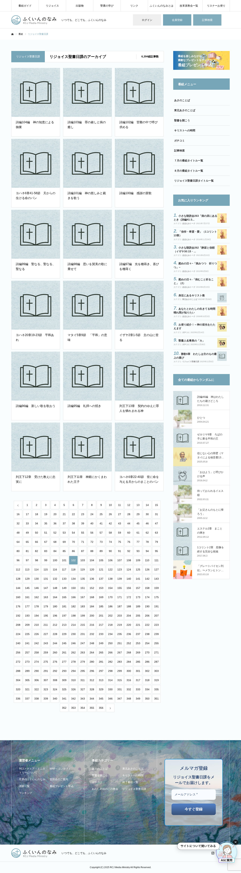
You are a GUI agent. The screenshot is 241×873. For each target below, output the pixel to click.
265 (101, 652)
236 (129, 634)
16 (18, 514)
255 (156, 643)
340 (55, 698)
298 (110, 670)
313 (101, 680)
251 (119, 643)
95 (156, 551)
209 (27, 624)
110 (147, 560)
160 (18, 597)
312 (92, 680)
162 (36, 597)
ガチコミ (179, 140)
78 (147, 541)
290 (36, 670)
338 (36, 698)
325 (64, 689)
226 (36, 634)
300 (129, 670)
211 (45, 624)
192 (18, 615)
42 (110, 523)
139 (119, 578)
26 (110, 514)
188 (129, 606)
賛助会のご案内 (59, 779)
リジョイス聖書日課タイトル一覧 (194, 180)
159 (156, 587)
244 (55, 643)
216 (92, 624)
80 (18, 551)
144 (18, 587)
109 (138, 560)
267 (119, 652)
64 (18, 541)
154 (110, 587)
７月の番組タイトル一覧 (188, 160)
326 (73, 689)
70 (73, 541)
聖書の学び (107, 5)
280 (92, 661)
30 (147, 514)
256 (18, 652)
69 (64, 541)
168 (92, 597)
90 (110, 551)
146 (36, 587)
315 (119, 680)
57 (101, 532)
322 (36, 689)
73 (101, 541)
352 (64, 707)
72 (91, 541)
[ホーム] (12, 34)
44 (128, 523)
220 (129, 624)
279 (82, 661)
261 (64, 652)
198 (73, 615)
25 (101, 514)
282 (110, 661)
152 (92, 587)
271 (156, 652)
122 (110, 569)
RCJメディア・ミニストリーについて (32, 770)
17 (27, 514)
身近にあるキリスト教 (191, 295)
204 (129, 615)
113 (27, 569)
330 (110, 689)
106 (110, 560)
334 (147, 689)
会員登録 (177, 19)
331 (119, 689)
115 (45, 569)
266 (110, 652)
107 (119, 560)
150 (73, 587)
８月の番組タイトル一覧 (188, 170)
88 (91, 551)
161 (27, 597)
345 (101, 698)
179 (45, 606)
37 (64, 523)
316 (129, 680)
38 (73, 523)
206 (147, 615)
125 (138, 569)
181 (64, 606)
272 (18, 661)
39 (82, 523)
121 (101, 569)
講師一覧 (24, 786)
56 (91, 532)
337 (27, 698)
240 (18, 643)
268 (129, 652)
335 (156, 689)
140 (129, 578)
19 (45, 514)
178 (36, 606)
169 (101, 597)
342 (73, 698)
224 (18, 634)
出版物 (80, 5)
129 (27, 578)
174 (147, 597)
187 (119, 606)
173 (138, 597)
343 (82, 698)
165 (64, 597)
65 (27, 541)
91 (119, 551)
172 (129, 597)
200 (92, 615)
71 (82, 541)
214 (73, 624)
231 (82, 634)
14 (147, 504)
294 (73, 670)
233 (101, 634)
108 (129, 560)
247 (82, 643)
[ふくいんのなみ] (34, 20)
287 (156, 661)
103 (82, 560)
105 (101, 560)
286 (147, 661)
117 (64, 569)
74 (110, 541)
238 (147, 634)
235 (119, 634)
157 (138, 587)
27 (119, 514)
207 (156, 615)
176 (18, 606)
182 (73, 606)
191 (156, 606)
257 (27, 652)
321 (27, 689)
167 (82, 597)
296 (92, 670)
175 (156, 597)
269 (138, 652)
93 (138, 551)
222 (147, 624)
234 (110, 634)
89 (101, 551)
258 (36, 652)
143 (156, 578)
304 (18, 680)
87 (82, 551)
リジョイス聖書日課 (190, 361)
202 (110, 615)
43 (119, 523)
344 (92, 698)
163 (45, 597)
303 (156, 670)
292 (55, 670)
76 (128, 541)
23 (82, 514)
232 (92, 634)
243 (45, 643)
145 (27, 587)
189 (138, 606)
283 (119, 661)
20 (54, 514)
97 (27, 560)
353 (73, 707)
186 (110, 606)
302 (147, 670)
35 (45, 523)
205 (138, 615)
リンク (134, 5)
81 (27, 551)
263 (82, 652)
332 (129, 689)
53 (64, 532)
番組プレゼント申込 (61, 786)
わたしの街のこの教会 (105, 788)
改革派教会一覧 (189, 5)
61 (138, 532)
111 (156, 560)
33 (27, 523)
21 (64, 514)
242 (36, 643)
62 (147, 532)
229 (64, 634)
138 (110, 578)
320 (18, 689)
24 (91, 514)
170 (110, 597)
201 (101, 615)
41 (101, 523)
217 (101, 624)
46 (147, 523)
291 (45, 670)
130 (36, 578)
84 (54, 551)
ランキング (25, 792)
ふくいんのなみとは (161, 5)
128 (18, 578)
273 (27, 661)
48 (18, 532)
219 (119, 624)
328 (92, 689)
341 (64, 698)
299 (119, 670)
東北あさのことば (184, 110)
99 (45, 560)
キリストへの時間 (184, 130)
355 (92, 707)
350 (147, 698)
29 (138, 514)
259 (45, 652)
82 (36, 551)
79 (156, 541)
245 (64, 643)
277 (64, 661)
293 (64, 670)
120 (92, 569)
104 (92, 560)
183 (82, 606)
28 (128, 514)
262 (73, 652)
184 (92, 606)
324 (55, 689)
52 (54, 532)
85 (64, 551)
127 (156, 569)
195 (45, 615)
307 (45, 680)
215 (82, 624)
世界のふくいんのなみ (32, 779)
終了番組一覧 (130, 782)
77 (138, 541)
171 (119, 597)
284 (129, 661)
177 (27, 606)
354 (82, 707)
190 (147, 606)
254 (147, 643)
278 (73, 661)
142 (147, 578)
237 (138, 634)
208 (18, 624)
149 (64, 587)
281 (101, 661)
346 (110, 698)
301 (138, 670)
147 (45, 587)
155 (119, 587)
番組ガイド (25, 5)
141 (138, 578)
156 (129, 587)
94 (147, 551)
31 (156, 514)
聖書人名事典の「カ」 (191, 340)
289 (27, 670)
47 (156, 523)
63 (156, 532)
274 (36, 661)
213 (64, 624)
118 (73, 569)
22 (73, 514)
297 (101, 670)
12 (128, 504)
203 (119, 615)
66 (36, 541)
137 (101, 578)
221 (138, 624)
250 (110, 643)
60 (128, 532)
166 (73, 597)
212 (55, 624)
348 (129, 698)
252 (129, 643)
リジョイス (52, 5)
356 (101, 707)
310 (73, 680)
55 (82, 532)
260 (55, 652)
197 (64, 615)
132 (55, 578)
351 (156, 698)
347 (119, 698)
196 (55, 615)
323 (45, 689)
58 (110, 532)
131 (45, 578)
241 (27, 643)
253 (138, 643)
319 (156, 680)
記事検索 (207, 19)
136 (92, 578)
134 (73, 578)
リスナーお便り (216, 5)
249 (101, 643)
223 (156, 624)
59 (119, 532)
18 (36, 514)
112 (18, 569)
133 (64, 578)
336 (18, 698)
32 (18, 523)
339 (45, 698)
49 (27, 532)
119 (82, 569)
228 (55, 634)
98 (36, 560)
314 (110, 680)
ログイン (147, 19)
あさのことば (182, 100)
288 (18, 670)
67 (45, 541)
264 (92, 652)
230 (73, 634)
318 (147, 680)
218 (110, 624)
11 (119, 504)
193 (27, 615)
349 (138, 698)
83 (45, 551)
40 (91, 523)
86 (73, 551)
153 (101, 587)
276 (55, 661)
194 (36, 615)
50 (36, 532)
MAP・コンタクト (60, 768)
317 (138, 680)
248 (92, 643)
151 (82, 587)
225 (27, 634)
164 (55, 597)
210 (36, 624)
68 (54, 541)
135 (82, 578)
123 (119, 569)
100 (55, 560)
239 (156, 634)
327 (82, 689)
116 (55, 569)
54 (73, 532)
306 (36, 680)
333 (138, 689)
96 (18, 560)
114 (36, 569)
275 (45, 661)
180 (55, 606)
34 (36, 523)
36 (54, 523)
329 (101, 689)
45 (138, 523)
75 (119, 541)
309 (64, 680)
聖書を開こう (182, 120)
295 (82, 670)
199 (82, 615)
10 (110, 504)
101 (64, 560)
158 (147, 587)
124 (129, 569)
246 (73, 643)
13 (138, 504)
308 (55, 680)
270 (147, 652)
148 (55, 587)
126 (147, 569)
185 (101, 606)
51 (45, 532)
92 (128, 551)
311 (82, 680)
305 (27, 680)
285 (138, 661)
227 (45, 634)
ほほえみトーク (188, 223)
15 (156, 504)
